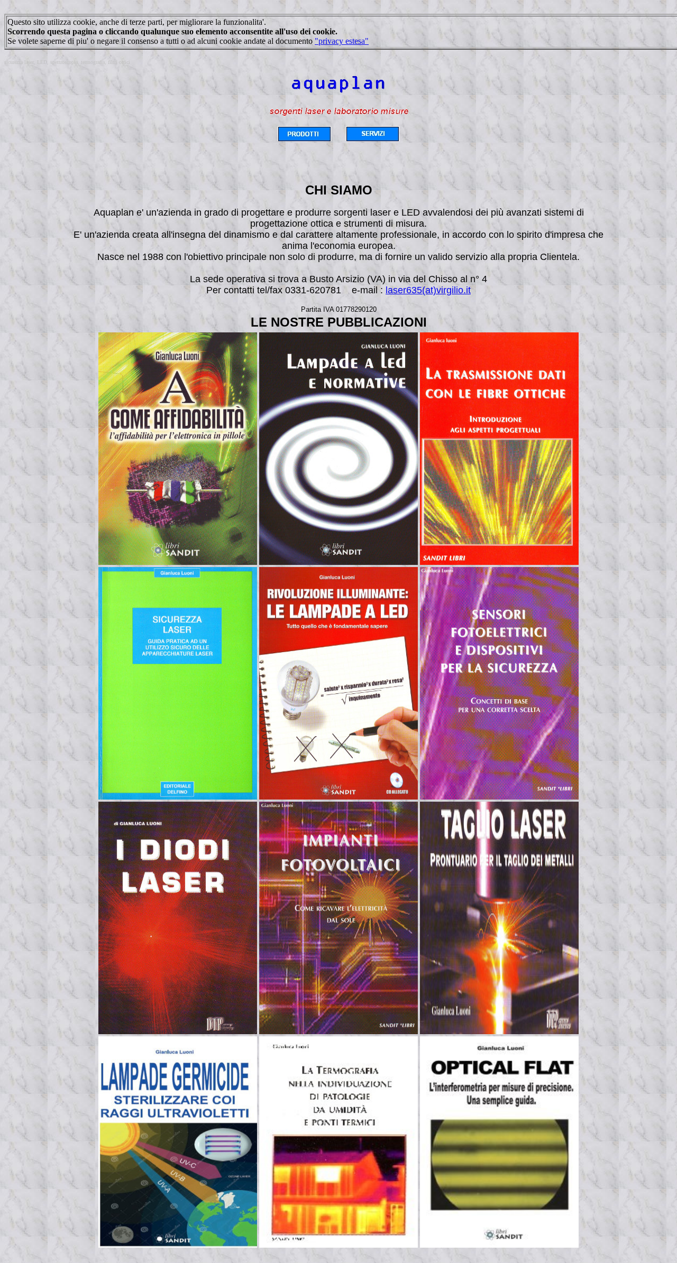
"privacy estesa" (342, 40)
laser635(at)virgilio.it (428, 290)
